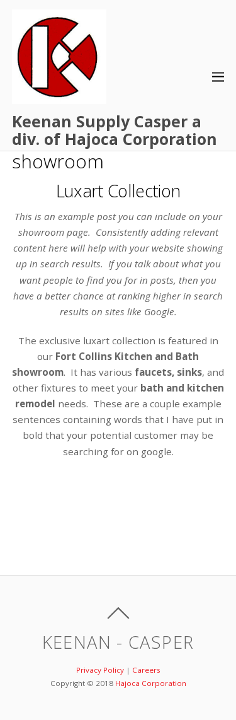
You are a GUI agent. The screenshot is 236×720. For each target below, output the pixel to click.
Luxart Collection (118, 190)
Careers (146, 670)
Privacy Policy (100, 670)
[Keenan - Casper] (59, 97)
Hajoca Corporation (150, 683)
